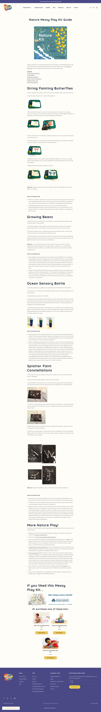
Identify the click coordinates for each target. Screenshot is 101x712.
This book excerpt (33, 553)
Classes (34, 681)
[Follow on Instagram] (7, 698)
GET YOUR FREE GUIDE (9, 708)
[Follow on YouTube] (14, 698)
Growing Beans (31, 75)
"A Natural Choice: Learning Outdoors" (38, 547)
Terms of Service (54, 703)
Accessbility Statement (38, 691)
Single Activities (39, 7)
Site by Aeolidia (94, 703)
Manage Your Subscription (57, 681)
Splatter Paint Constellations (34, 78)
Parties (34, 679)
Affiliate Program (54, 686)
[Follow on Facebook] (4, 698)
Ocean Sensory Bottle (32, 77)
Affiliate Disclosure (37, 684)
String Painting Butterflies (33, 73)
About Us (68, 7)
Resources (61, 7)
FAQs (51, 679)
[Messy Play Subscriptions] (50, 599)
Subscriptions (26, 7)
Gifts (54, 7)
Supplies (48, 7)
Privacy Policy (46, 703)
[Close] (17, 708)
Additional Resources (32, 80)
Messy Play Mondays (37, 689)
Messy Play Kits (10, 703)
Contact (76, 7)
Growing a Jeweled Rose (41, 535)
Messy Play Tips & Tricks (38, 686)
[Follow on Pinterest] (11, 698)
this (39, 573)
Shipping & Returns (55, 676)
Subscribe (74, 687)
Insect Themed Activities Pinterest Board (46, 537)
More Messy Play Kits (32, 82)
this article (64, 566)
